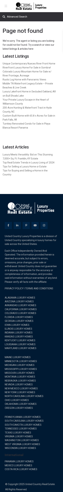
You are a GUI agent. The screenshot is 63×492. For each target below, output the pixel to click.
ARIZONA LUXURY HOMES (19, 301)
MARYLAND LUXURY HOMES (20, 348)
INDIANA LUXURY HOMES (19, 332)
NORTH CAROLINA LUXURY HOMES (24, 396)
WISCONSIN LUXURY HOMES (20, 448)
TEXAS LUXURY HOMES (18, 432)
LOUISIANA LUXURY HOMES (20, 344)
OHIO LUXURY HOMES (17, 400)
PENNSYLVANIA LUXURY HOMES (23, 417)
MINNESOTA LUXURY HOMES (21, 361)
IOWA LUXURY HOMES (17, 325)
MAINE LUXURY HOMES (18, 357)
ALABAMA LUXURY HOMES (20, 297)
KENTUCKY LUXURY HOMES (20, 340)
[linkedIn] (17, 225)
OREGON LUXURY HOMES (19, 408)
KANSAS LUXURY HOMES (19, 336)
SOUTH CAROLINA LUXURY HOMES (24, 420)
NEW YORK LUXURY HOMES (20, 392)
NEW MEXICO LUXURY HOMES (21, 388)
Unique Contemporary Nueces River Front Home (29, 63)
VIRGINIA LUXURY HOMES (19, 436)
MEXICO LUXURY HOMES (18, 465)
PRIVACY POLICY (14, 288)
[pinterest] (26, 225)
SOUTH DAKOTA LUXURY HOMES (23, 424)
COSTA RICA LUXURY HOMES (21, 469)
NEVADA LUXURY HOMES (19, 384)
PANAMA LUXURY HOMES (19, 461)
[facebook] (8, 225)
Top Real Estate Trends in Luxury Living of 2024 (28, 162)
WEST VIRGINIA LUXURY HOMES (22, 444)
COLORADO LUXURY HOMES (20, 313)
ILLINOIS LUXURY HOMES (18, 328)
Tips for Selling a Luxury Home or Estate (25, 166)
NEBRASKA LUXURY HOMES (20, 380)
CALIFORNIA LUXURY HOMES (21, 309)
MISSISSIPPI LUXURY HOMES (21, 369)
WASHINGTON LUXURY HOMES (22, 440)
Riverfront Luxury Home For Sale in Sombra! (27, 67)
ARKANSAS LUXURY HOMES (20, 305)
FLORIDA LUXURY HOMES (19, 317)
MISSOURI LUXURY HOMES (19, 372)
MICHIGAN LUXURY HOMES (19, 365)
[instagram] (44, 225)
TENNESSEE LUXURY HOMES (21, 428)
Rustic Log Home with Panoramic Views (24, 79)
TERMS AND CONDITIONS (39, 288)
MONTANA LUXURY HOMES (20, 376)
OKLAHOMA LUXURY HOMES (21, 404)
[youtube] (35, 225)
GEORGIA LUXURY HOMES (19, 321)
